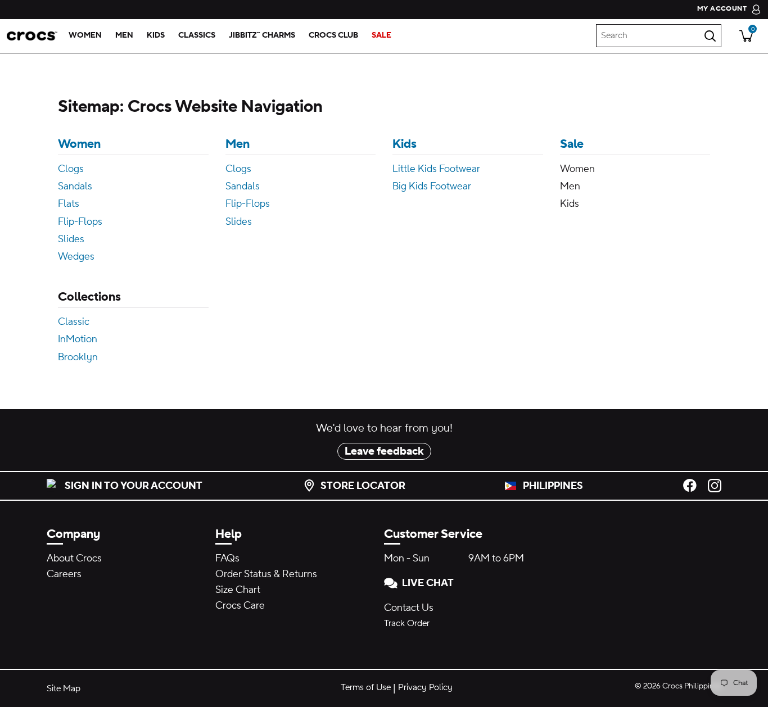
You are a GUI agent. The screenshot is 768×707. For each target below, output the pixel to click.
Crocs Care (240, 605)
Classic (73, 321)
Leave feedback (384, 451)
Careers (64, 574)
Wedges (76, 256)
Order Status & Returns (266, 574)
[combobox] (658, 36)
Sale (572, 144)
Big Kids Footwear (431, 186)
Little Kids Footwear (436, 168)
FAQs (227, 558)
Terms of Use (366, 687)
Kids (404, 144)
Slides (71, 239)
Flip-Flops (80, 221)
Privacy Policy (425, 687)
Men (237, 144)
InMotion (77, 339)
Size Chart (237, 589)
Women (79, 144)
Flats (68, 203)
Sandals (75, 186)
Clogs (71, 168)
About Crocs (74, 558)
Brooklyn (78, 357)
